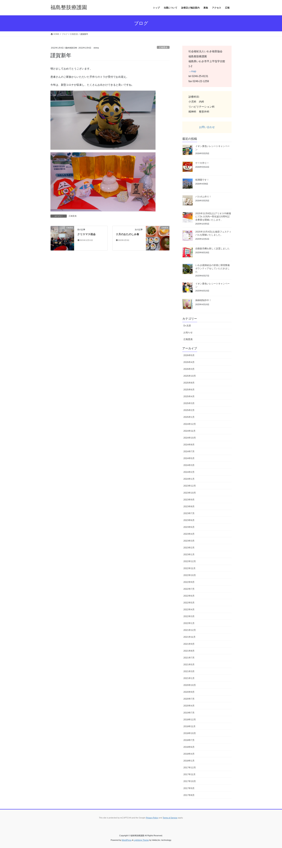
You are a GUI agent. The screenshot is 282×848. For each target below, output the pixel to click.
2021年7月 (189, 657)
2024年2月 (189, 472)
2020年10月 (189, 685)
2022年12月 (189, 561)
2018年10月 (189, 733)
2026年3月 (189, 369)
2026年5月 (189, 355)
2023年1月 (189, 554)
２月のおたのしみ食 (127, 234)
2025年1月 (189, 417)
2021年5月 (189, 664)
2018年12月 (189, 719)
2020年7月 (189, 698)
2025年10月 (189, 376)
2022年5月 (189, 602)
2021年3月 (189, 671)
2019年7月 (189, 712)
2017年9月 (189, 788)
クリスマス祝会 (86, 234)
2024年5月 (189, 458)
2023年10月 (189, 492)
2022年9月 (189, 582)
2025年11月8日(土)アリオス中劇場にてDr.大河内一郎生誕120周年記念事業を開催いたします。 (213, 216)
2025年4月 (189, 396)
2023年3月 (189, 540)
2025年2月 (189, 410)
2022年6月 (189, 595)
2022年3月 (189, 616)
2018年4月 (189, 753)
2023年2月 (189, 547)
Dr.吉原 (187, 325)
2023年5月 (189, 527)
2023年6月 (189, 520)
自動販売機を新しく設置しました (212, 248)
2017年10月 (189, 781)
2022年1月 (189, 623)
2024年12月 (189, 424)
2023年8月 (189, 506)
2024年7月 (189, 451)
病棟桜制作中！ (203, 300)
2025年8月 (189, 382)
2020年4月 (189, 705)
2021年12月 (189, 630)
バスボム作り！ (203, 196)
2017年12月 (189, 767)
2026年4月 (189, 362)
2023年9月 (189, 499)
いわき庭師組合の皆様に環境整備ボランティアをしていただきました (212, 268)
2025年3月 (189, 403)
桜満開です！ (202, 179)
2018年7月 (189, 740)
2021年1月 (189, 678)
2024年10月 (189, 437)
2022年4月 (189, 609)
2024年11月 (189, 431)
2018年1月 (189, 760)
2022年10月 (189, 575)
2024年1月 (189, 479)
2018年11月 (189, 726)
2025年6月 (189, 389)
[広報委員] (62, 238)
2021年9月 (189, 644)
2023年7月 (189, 513)
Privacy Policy (152, 818)
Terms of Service (170, 818)
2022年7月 (189, 589)
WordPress (127, 840)
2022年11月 (189, 568)
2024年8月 (189, 444)
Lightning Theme (141, 840)
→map (192, 71)
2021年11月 (189, 637)
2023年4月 (189, 534)
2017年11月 (189, 774)
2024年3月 (189, 465)
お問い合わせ (207, 127)
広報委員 (163, 47)
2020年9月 (189, 692)
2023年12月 (189, 485)
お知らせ (188, 332)
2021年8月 (189, 650)
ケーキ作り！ (202, 163)
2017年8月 (189, 795)
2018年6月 (189, 747)
